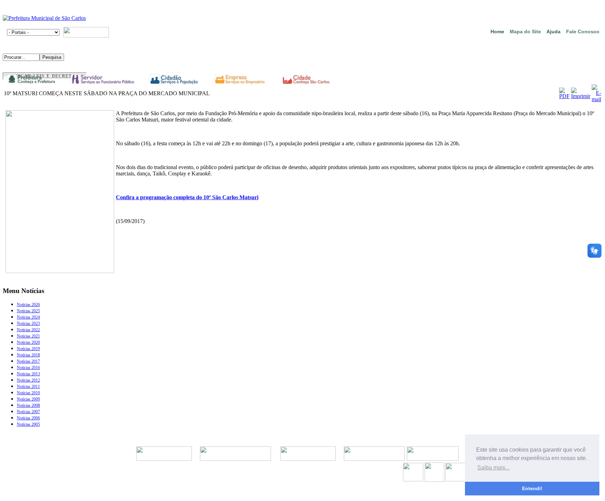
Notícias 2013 (28, 373)
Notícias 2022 (28, 329)
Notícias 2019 (28, 348)
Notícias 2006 (28, 418)
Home (497, 31)
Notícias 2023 (28, 323)
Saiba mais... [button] (493, 468)
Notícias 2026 (28, 304)
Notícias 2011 (28, 386)
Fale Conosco (582, 31)
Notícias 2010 (28, 392)
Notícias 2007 (28, 411)
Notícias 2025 (28, 310)
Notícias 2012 (28, 380)
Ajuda (554, 31)
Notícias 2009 (28, 399)
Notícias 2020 (28, 342)
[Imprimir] (580, 96)
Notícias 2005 (28, 424)
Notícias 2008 (28, 405)
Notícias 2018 (28, 355)
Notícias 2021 (28, 336)
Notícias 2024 (28, 317)
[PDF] (564, 96)
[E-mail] (596, 99)
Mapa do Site (525, 31)
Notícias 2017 (28, 361)
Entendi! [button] (532, 488)
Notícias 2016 (28, 367)
